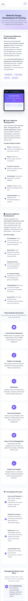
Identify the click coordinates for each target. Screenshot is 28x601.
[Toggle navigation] (25, 3)
